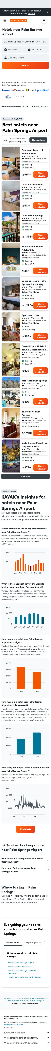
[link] (25, 829)
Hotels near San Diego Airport (21, 962)
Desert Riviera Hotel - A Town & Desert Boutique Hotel (34, 348)
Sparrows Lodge (30, 315)
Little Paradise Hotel (32, 184)
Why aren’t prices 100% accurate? (21, 1042)
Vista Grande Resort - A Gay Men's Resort (34, 444)
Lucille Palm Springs (32, 215)
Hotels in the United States (34, 998)
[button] (48, 12)
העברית (31, 13)
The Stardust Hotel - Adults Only (32, 248)
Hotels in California (13, 1001)
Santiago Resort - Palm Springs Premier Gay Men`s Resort (34, 282)
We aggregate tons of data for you (21, 1037)
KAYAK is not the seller (15, 1032)
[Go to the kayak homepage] (18, 20)
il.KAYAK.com (7, 998)
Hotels (18, 998)
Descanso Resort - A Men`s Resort (32, 152)
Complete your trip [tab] (33, 942)
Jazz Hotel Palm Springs (34, 380)
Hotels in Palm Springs (33, 1001)
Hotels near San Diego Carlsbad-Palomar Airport (22, 972)
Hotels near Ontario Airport (19, 966)
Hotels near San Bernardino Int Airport (24, 977)
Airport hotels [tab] (12, 942)
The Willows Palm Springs (31, 413)
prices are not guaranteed (14, 1024)
